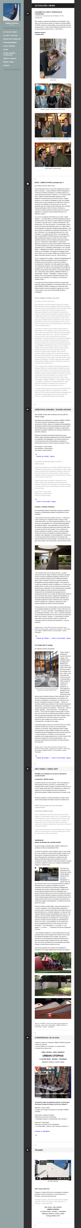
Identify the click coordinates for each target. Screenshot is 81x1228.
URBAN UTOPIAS (11, 23)
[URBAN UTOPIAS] (12, 12)
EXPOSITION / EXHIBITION (11, 39)
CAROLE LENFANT (9, 46)
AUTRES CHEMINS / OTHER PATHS (9, 54)
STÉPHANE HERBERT (10, 42)
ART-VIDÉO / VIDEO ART (46, 769)
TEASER (39, 1150)
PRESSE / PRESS (8, 62)
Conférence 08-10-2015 (47, 1038)
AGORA (5, 49)
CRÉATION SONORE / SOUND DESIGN (53, 409)
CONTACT (6, 65)
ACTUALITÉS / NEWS (10, 32)
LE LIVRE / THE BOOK (10, 35)
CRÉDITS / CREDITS (9, 58)
